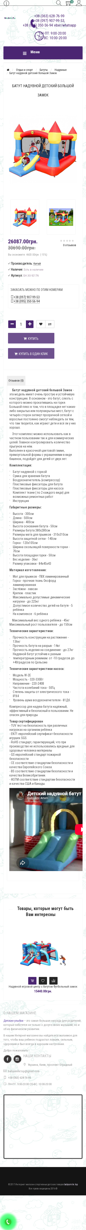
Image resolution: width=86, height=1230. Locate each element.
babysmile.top (71, 1184)
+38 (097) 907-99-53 (27, 297)
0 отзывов (69, 245)
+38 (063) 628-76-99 (19, 1077)
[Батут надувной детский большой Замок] (25, 217)
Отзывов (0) (16, 380)
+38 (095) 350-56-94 (27, 301)
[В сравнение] (49, 324)
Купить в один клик (32, 354)
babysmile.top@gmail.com (23, 1071)
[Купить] (32, 981)
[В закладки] (40, 324)
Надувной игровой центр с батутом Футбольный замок (43, 986)
